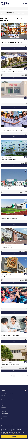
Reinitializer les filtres (10, 13)
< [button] (11, 375)
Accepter (14, 436)
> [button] (27, 375)
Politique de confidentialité (11, 433)
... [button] (20, 375)
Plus (14, 48)
